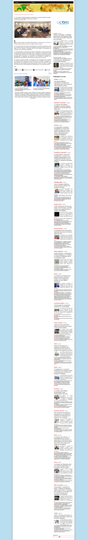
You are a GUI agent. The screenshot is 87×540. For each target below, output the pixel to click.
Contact (33, 2)
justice (37, 94)
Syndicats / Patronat (23, 95)
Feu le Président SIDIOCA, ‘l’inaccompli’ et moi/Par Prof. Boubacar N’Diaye (62, 186)
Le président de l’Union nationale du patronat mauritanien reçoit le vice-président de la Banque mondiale (63, 426)
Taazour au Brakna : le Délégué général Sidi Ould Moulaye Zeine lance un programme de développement (62, 47)
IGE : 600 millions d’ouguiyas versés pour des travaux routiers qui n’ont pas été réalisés (63, 407)
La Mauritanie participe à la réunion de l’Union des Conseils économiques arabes (63, 405)
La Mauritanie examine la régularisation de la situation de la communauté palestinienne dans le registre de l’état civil (63, 117)
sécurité (41, 94)
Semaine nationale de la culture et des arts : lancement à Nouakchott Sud (62, 335)
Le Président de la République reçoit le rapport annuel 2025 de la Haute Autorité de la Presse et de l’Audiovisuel (63, 526)
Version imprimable (39, 69)
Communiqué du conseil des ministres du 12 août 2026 (62, 305)
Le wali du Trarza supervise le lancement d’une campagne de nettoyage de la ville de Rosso (63, 481)
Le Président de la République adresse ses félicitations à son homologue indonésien (62, 121)
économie (39, 92)
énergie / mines (27, 92)
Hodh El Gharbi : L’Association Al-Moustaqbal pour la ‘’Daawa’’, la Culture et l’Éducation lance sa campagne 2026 (63, 255)
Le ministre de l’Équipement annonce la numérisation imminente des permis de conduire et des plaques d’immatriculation (63, 143)
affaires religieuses (46, 92)
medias (34, 97)
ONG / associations (31, 94)
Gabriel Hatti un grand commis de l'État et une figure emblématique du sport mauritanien (63, 381)
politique (34, 92)
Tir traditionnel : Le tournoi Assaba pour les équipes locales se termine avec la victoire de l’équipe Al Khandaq (63, 371)
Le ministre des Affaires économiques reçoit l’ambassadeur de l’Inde (61, 392)
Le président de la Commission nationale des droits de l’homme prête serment (63, 232)
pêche (27, 97)
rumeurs (48, 95)
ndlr (16, 97)
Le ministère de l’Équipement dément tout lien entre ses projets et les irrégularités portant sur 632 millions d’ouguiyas (62, 278)
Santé (30, 97)
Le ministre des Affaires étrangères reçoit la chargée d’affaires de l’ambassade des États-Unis (62, 107)
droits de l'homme (34, 93)
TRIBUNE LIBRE (32, 95)
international (47, 94)
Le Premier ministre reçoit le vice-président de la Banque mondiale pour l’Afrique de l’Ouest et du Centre (63, 98)
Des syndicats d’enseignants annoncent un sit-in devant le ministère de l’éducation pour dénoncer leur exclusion (62, 415)
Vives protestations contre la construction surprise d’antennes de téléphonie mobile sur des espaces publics (63, 358)
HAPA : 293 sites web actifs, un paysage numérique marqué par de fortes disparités (63, 517)
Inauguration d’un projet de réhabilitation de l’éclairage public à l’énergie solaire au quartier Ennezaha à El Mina (62, 224)
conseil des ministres (41, 97)
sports (16, 95)
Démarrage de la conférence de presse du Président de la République (62, 528)
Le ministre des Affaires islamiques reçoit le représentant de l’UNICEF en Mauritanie (62, 270)
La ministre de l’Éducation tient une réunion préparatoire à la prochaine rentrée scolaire (62, 466)
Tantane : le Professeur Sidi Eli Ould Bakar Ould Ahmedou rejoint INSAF (41, 89)
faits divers (39, 95)
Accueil (16, 2)
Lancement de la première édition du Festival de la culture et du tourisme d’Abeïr (63, 326)
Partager (48, 69)
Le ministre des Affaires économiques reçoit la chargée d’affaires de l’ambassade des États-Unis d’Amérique (63, 402)
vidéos (43, 95)
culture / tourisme (21, 97)
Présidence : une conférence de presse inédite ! (63, 68)
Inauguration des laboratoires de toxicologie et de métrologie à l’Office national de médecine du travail (63, 363)
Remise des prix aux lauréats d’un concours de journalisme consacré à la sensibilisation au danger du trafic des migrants (63, 530)
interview (17, 93)
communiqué (26, 93)
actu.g (48, 97)
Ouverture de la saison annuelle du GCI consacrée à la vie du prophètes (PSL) (61, 266)
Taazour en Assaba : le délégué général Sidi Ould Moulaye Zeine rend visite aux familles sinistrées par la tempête (62, 37)
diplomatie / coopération (20, 94)
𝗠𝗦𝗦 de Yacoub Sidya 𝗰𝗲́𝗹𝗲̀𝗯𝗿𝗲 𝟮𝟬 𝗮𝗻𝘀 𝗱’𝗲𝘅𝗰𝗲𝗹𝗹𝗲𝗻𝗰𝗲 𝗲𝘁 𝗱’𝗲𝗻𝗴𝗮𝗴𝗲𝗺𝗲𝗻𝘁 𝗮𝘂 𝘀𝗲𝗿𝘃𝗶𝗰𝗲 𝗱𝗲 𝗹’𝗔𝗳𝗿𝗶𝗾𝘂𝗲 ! (62, 72)
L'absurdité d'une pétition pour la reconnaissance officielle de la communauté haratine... (62, 60)
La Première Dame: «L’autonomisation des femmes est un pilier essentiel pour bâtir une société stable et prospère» (62, 509)
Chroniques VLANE (19, 92)
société (21, 93)
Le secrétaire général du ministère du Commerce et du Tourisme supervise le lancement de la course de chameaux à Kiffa (63, 339)
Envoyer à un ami (28, 69)
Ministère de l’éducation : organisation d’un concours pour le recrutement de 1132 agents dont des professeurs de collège (63, 476)
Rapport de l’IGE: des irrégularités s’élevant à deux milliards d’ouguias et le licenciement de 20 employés (63, 290)
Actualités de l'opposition (44, 93)
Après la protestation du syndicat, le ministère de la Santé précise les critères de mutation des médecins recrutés (63, 348)
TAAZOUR (32, 98)
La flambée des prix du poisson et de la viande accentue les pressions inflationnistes (63, 456)
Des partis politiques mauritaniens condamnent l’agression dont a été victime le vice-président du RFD (23, 89)
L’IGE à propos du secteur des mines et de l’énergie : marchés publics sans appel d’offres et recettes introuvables (63, 208)
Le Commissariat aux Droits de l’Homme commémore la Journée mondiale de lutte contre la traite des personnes (63, 247)
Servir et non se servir (59, 200)
